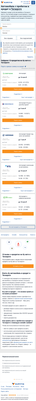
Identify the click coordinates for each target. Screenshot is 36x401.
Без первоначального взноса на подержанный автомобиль (16, 367)
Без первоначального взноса (11, 360)
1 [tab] (14, 379)
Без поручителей (26, 38)
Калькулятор (23, 235)
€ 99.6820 (26, 3)
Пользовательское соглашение (11, 389)
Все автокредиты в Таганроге (18, 227)
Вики (22, 386)
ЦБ (22, 1)
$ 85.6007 (26, 1)
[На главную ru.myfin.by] (18, 384)
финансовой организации (23, 298)
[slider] (1, 28)
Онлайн (14, 235)
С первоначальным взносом (11, 363)
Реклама (9, 386)
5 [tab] (22, 379)
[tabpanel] (17, 365)
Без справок (8, 38)
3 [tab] (18, 379)
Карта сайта (5, 391)
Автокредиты (5, 235)
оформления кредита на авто (23, 342)
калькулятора (6, 340)
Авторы (25, 389)
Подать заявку (18, 89)
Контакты (16, 386)
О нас (3, 386)
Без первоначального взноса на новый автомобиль (14, 371)
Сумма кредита (6, 24)
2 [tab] (16, 379)
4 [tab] (20, 379)
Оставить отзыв (18, 266)
